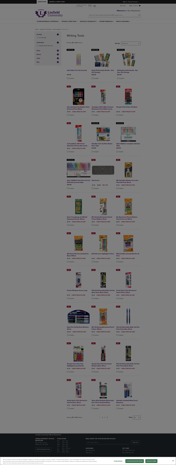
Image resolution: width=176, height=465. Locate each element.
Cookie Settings (118, 461)
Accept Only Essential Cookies (134, 461)
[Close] (173, 461)
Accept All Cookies (151, 461)
